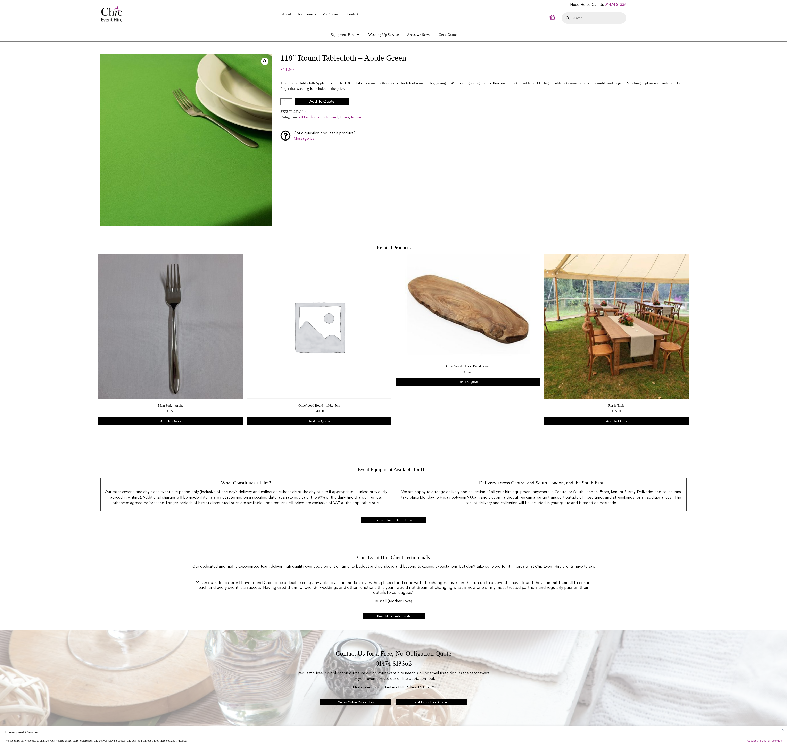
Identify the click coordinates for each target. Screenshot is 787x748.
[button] (264, 61)
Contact (352, 14)
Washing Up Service (383, 35)
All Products (308, 117)
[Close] (782, 729)
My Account (331, 14)
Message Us (304, 139)
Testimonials (306, 14)
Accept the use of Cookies (764, 740)
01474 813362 (616, 5)
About (286, 14)
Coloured (329, 117)
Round (357, 117)
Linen (344, 117)
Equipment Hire (342, 35)
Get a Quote (448, 35)
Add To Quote (321, 101)
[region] (393, 737)
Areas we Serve (418, 35)
